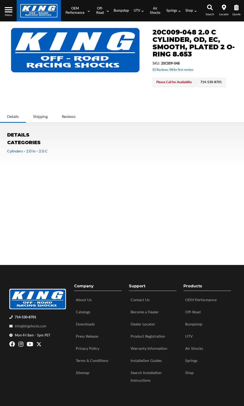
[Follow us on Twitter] (38, 345)
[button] (76, 10)
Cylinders (15, 151)
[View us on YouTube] (30, 345)
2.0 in (31, 151)
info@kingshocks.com (30, 326)
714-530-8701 (25, 317)
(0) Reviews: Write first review (172, 69)
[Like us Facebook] (12, 345)
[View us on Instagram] (21, 345)
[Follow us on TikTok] (44, 345)
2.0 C (43, 151)
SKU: (156, 63)
